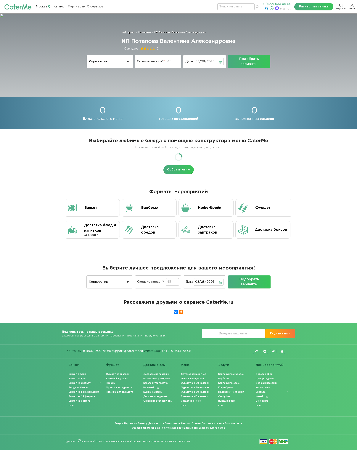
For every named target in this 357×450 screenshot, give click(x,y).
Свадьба (261, 392)
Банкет (74, 365)
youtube (282, 351)
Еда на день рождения (156, 379)
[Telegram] (266, 9)
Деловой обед (264, 374)
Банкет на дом (77, 379)
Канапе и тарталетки (155, 383)
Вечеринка (262, 401)
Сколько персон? (150, 61)
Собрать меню (178, 169)
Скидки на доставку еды (157, 401)
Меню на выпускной (192, 379)
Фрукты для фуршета (119, 388)
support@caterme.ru (127, 351)
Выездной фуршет (117, 379)
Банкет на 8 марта (79, 401)
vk (273, 351)
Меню (185, 365)
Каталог (60, 6)
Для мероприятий (270, 365)
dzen (265, 351)
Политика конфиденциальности (179, 428)
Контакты (236, 423)
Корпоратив (263, 388)
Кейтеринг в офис (228, 383)
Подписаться (280, 333)
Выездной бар (226, 401)
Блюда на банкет (79, 388)
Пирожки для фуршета (119, 392)
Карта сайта (217, 428)
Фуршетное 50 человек (195, 392)
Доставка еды (154, 365)
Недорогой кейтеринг (231, 392)
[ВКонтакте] (176, 312)
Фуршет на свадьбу (117, 374)
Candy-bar (224, 396)
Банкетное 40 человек (194, 396)
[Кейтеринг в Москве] (17, 6)
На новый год (151, 388)
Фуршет (112, 365)
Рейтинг (186, 423)
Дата (189, 61)
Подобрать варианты (249, 62)
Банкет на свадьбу (80, 383)
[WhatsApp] (272, 9)
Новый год (262, 396)
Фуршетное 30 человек (195, 388)
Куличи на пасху (152, 392)
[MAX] (277, 9)
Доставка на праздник (156, 374)
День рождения (265, 379)
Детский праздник (266, 383)
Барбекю (223, 379)
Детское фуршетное (193, 374)
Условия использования (146, 428)
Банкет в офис (77, 374)
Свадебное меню (191, 401)
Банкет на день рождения (84, 392)
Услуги (223, 365)
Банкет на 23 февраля (82, 396)
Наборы (110, 383)
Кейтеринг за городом (231, 374)
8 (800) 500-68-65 (277, 4)
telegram (256, 351)
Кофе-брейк (225, 388)
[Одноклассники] (181, 312)
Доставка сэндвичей (155, 396)
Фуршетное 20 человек (195, 383)
